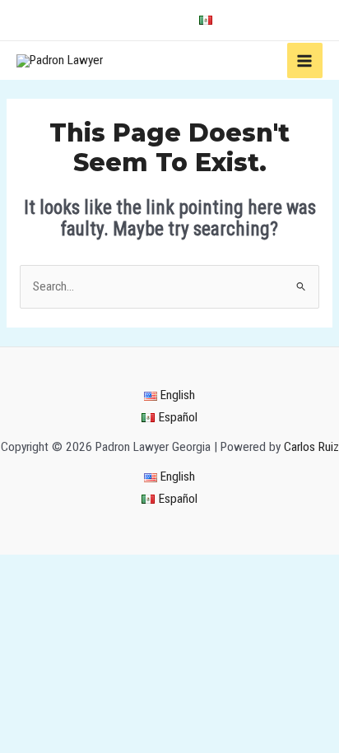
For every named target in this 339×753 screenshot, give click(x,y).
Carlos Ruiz (311, 446)
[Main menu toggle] (305, 60)
